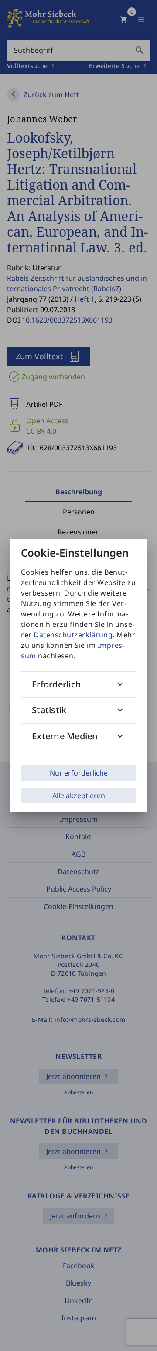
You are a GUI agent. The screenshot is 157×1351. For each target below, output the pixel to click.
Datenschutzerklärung (73, 635)
